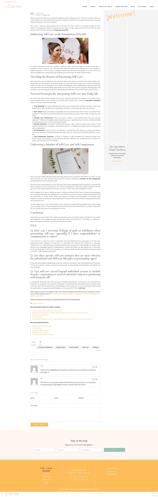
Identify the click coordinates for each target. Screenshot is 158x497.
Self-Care (85, 347)
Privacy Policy (112, 468)
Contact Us (46, 479)
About (93, 6)
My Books (142, 6)
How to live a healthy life (40, 315)
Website (81, 398)
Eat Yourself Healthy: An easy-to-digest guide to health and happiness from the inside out (62, 319)
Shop (152, 6)
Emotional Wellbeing (45, 347)
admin (39, 15)
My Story (46, 476)
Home (85, 6)
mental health (73, 347)
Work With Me (112, 474)
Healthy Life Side (37, 303)
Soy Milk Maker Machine (40, 330)
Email (56, 398)
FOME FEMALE (94, 489)
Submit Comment (39, 424)
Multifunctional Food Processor (42, 334)
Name (32, 398)
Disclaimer (112, 471)
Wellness (96, 347)
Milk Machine (36, 328)
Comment (33, 405)
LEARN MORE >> (117, 161)
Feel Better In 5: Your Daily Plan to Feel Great (47, 311)
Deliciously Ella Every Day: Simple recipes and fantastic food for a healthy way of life (60, 313)
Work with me (121, 6)
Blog (133, 6)
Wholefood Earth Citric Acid (41, 326)
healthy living (60, 347)
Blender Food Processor (40, 332)
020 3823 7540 (10, 2)
